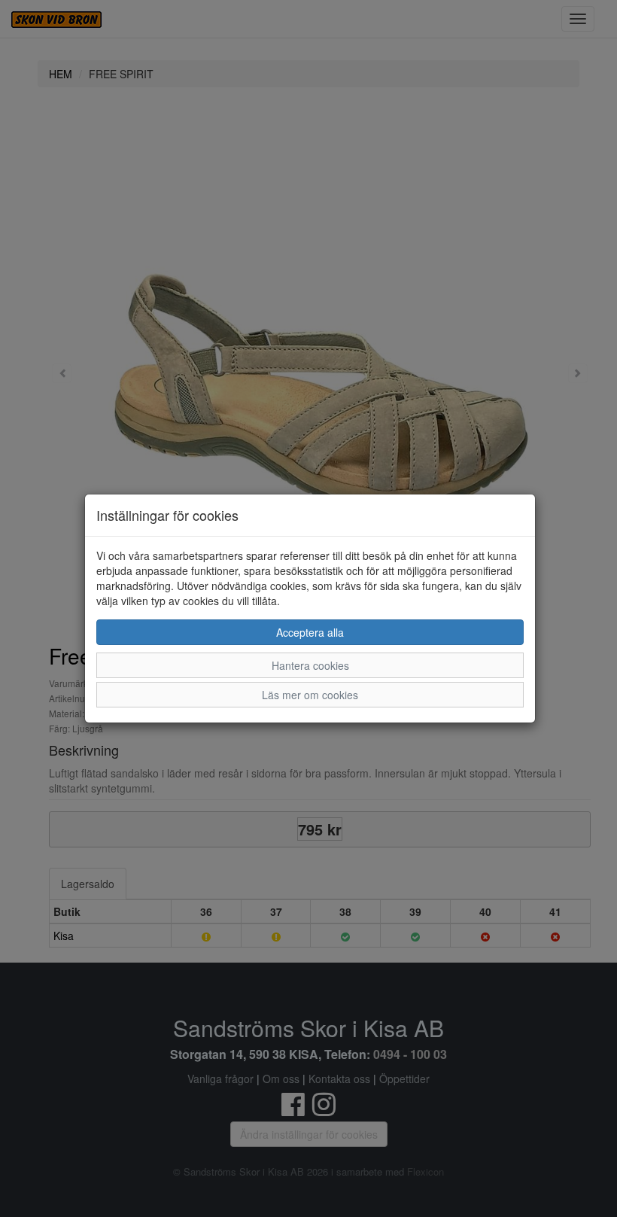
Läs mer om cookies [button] (310, 694)
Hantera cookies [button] (310, 665)
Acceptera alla (310, 632)
